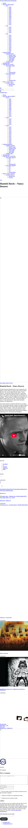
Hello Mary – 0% (4, 725)
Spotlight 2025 (6, 822)
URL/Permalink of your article (7, 814)
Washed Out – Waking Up (6, 728)
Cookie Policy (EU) (7, 823)
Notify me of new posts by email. (9, 798)
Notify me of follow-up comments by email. (12, 795)
